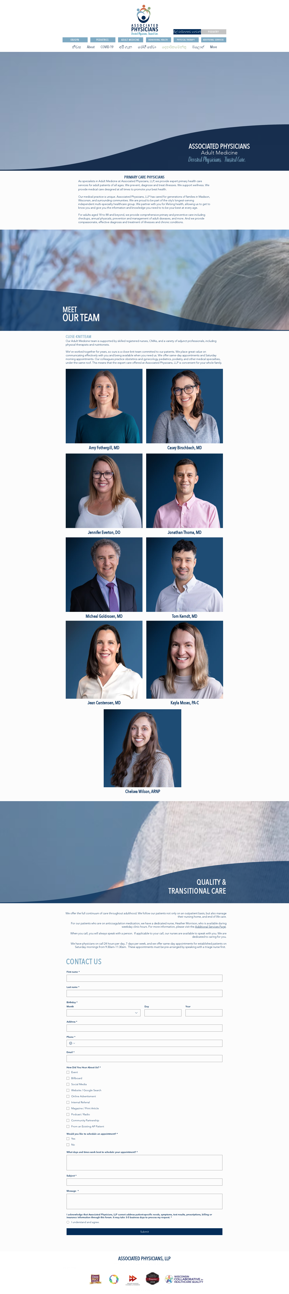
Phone (71, 1037)
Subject (71, 1175)
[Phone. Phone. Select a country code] (72, 1043)
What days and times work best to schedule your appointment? (102, 1152)
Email (70, 1052)
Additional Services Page (210, 926)
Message (73, 1191)
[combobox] (103, 1012)
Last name (73, 987)
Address (72, 1021)
